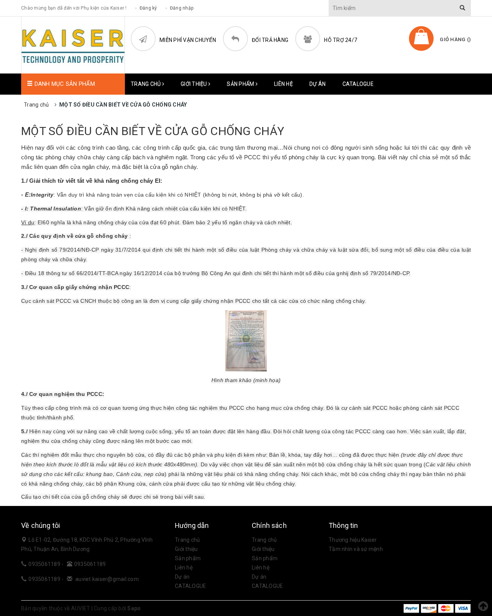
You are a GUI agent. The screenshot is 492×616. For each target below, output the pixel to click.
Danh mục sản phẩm (64, 83)
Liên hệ (283, 84)
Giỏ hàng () (455, 39)
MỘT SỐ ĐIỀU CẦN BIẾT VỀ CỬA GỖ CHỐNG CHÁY (152, 131)
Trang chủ (146, 84)
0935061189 (45, 564)
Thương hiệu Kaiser (353, 540)
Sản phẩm (241, 84)
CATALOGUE (358, 84)
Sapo (134, 608)
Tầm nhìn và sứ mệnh (356, 549)
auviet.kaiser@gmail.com (107, 579)
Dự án (317, 84)
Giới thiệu (194, 84)
